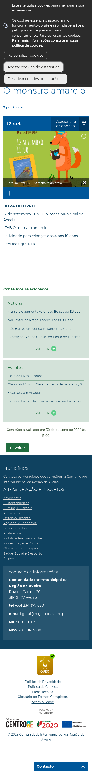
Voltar (20, 448)
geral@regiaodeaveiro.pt (44, 614)
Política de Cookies (43, 687)
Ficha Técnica (42, 692)
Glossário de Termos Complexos (43, 697)
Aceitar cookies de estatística (33, 67)
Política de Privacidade (43, 682)
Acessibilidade (43, 702)
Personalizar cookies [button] (26, 55)
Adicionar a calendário (66, 123)
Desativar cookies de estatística (36, 79)
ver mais (42, 349)
